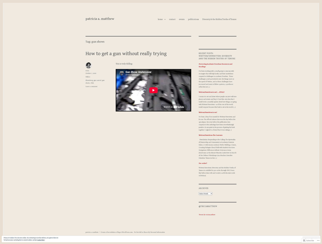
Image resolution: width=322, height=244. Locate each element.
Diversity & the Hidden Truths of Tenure (219, 19)
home (160, 19)
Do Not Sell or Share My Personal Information (149, 232)
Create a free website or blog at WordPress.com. (117, 232)
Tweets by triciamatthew (207, 215)
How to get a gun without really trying (126, 53)
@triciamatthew (208, 206)
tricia (87, 71)
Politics (88, 77)
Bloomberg (89, 80)
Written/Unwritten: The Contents (211, 135)
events (182, 19)
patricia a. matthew (100, 19)
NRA (92, 83)
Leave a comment (91, 86)
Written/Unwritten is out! (208, 112)
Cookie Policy (41, 240)
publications (193, 19)
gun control (97, 80)
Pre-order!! (203, 163)
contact (172, 19)
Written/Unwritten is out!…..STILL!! (212, 92)
